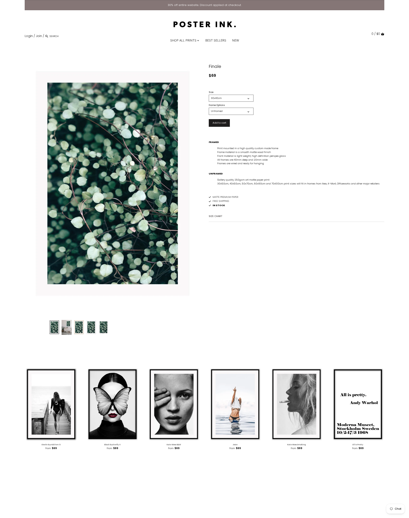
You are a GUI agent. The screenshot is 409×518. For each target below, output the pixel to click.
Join (39, 36)
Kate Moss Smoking (296, 445)
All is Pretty (357, 445)
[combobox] (67, 36)
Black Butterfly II (112, 445)
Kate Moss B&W (174, 445)
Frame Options (217, 105)
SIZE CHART (215, 216)
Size (211, 92)
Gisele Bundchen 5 (51, 445)
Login (29, 36)
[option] (54, 327)
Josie (235, 445)
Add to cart (219, 122)
